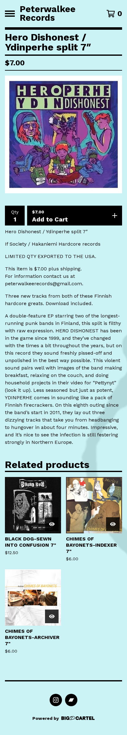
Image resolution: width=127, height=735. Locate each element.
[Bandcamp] (71, 700)
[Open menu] (10, 13)
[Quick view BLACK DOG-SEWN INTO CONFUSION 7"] (52, 524)
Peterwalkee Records (48, 13)
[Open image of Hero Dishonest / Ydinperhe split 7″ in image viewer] (63, 134)
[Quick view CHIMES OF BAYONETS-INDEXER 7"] (113, 524)
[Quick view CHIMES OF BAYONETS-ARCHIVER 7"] (52, 616)
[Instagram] (56, 700)
